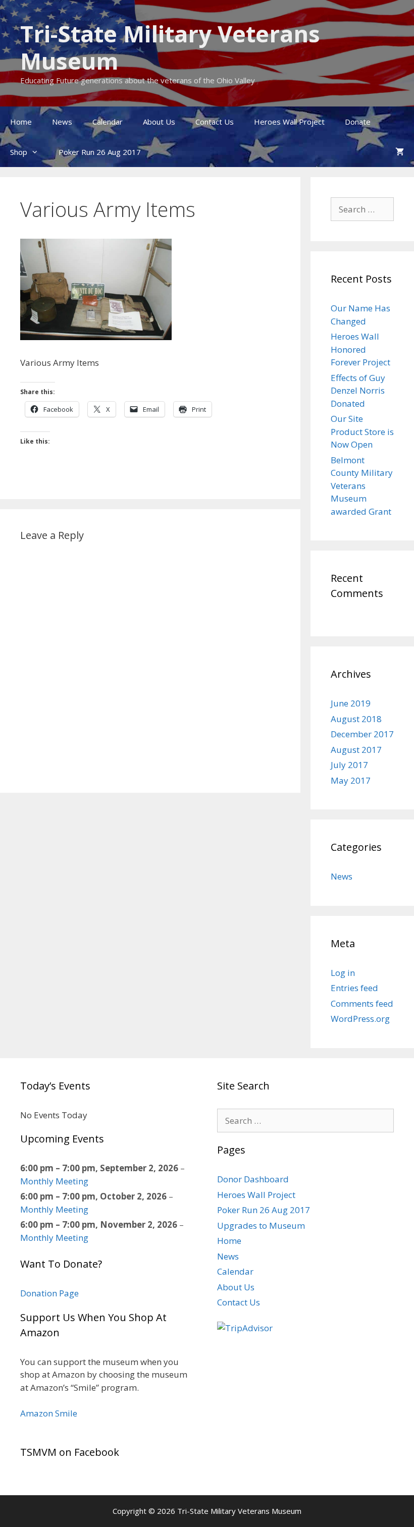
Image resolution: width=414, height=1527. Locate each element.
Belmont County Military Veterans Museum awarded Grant (362, 485)
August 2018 (356, 719)
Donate (358, 122)
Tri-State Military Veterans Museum (170, 47)
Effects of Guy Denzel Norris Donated (358, 390)
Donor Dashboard (253, 1179)
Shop (18, 152)
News (62, 122)
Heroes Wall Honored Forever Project (360, 349)
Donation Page (49, 1293)
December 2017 (362, 734)
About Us (159, 122)
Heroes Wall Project (289, 122)
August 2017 (356, 749)
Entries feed (354, 988)
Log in (343, 972)
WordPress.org (360, 1018)
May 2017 (351, 780)
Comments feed (362, 1003)
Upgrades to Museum (261, 1225)
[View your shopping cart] (399, 152)
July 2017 (349, 765)
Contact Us (214, 122)
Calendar (107, 122)
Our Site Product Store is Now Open (362, 431)
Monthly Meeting (54, 1181)
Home (21, 122)
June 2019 (351, 703)
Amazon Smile (48, 1413)
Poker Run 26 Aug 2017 (100, 152)
